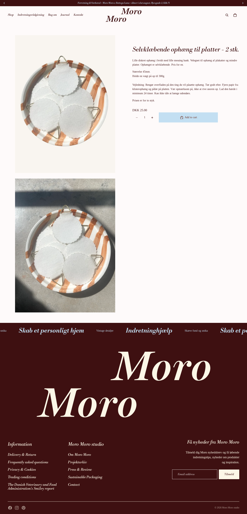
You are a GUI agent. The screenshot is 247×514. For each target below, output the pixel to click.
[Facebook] (10, 507)
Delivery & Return (22, 454)
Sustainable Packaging (85, 477)
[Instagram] (16, 507)
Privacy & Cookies (22, 469)
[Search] (227, 15)
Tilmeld (229, 474)
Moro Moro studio (230, 507)
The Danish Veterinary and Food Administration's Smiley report (32, 486)
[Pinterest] (23, 507)
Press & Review (80, 469)
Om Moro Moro (79, 454)
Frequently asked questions (28, 462)
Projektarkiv (77, 462)
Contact (74, 484)
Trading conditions (22, 477)
